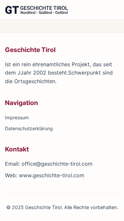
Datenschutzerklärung (29, 128)
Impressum (17, 117)
